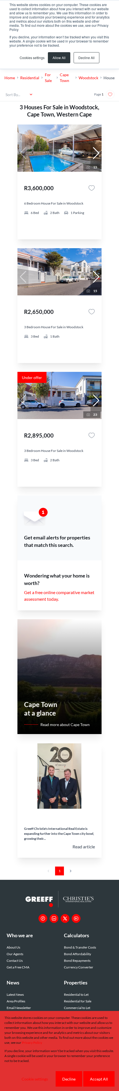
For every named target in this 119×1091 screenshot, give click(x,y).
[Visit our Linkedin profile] (54, 918)
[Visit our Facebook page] (42, 918)
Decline (69, 1079)
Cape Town (64, 77)
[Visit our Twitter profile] (65, 918)
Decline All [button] (86, 57)
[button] (96, 153)
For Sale (48, 77)
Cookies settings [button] (32, 57)
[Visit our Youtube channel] (76, 918)
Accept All (99, 1079)
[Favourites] (91, 188)
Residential (29, 77)
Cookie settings (35, 1079)
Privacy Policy (32, 1042)
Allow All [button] (59, 57)
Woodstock (88, 77)
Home (9, 77)
